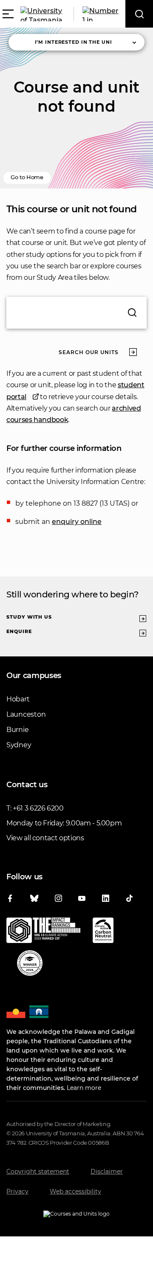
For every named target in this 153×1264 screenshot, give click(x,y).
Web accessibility (75, 1191)
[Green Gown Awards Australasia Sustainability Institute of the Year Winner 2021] (29, 964)
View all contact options (45, 838)
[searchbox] (76, 313)
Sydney (18, 745)
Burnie (17, 730)
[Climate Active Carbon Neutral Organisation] (103, 932)
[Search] (132, 313)
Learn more (84, 1088)
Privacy (17, 1191)
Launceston (25, 714)
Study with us (29, 617)
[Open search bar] (139, 14)
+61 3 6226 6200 (38, 808)
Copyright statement (37, 1171)
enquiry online (77, 522)
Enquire (19, 631)
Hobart (17, 699)
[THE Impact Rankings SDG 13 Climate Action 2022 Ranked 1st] (43, 932)
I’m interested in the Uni (73, 42)
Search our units (89, 352)
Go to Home (27, 177)
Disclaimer (107, 1171)
